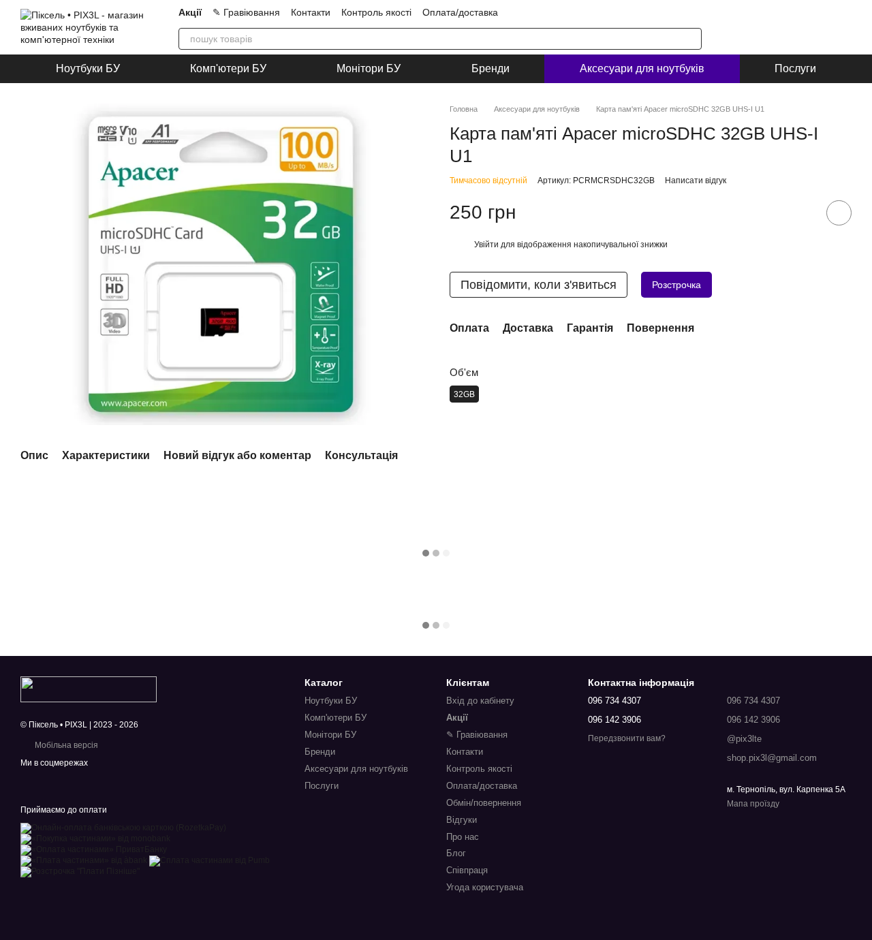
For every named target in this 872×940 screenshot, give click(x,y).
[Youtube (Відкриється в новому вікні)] (614, 12)
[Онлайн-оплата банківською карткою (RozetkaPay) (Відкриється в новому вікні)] (123, 827)
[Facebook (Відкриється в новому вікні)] (679, 12)
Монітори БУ (369, 68)
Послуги (795, 68)
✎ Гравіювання (246, 12)
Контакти (310, 12)
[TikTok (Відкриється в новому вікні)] (598, 12)
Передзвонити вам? (627, 738)
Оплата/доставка (460, 12)
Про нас (462, 837)
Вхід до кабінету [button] (480, 700)
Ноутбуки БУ (88, 68)
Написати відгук (695, 181)
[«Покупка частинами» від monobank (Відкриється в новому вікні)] (95, 838)
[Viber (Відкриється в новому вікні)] (647, 12)
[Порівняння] (770, 27)
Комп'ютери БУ (228, 68)
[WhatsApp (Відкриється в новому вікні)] (663, 12)
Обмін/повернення (483, 803)
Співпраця (467, 870)
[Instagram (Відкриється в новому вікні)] (581, 12)
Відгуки (461, 820)
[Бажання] (805, 27)
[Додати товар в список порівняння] (800, 212)
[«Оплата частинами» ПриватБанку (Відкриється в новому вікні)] (93, 849)
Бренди (490, 68)
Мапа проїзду (753, 804)
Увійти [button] (486, 244)
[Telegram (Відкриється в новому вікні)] (630, 12)
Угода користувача (484, 887)
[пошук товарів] (691, 39)
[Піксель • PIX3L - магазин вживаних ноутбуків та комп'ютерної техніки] (88, 688)
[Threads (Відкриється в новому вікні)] (696, 12)
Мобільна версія (65, 745)
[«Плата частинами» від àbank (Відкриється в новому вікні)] (83, 860)
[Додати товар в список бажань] (839, 212)
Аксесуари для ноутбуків (642, 68)
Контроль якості (376, 12)
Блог (456, 853)
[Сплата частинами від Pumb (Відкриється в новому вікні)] (209, 860)
